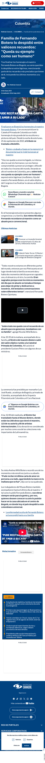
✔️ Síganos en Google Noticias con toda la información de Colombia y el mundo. (23, 406)
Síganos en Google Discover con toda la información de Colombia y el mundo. (24, 204)
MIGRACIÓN (33, 8)
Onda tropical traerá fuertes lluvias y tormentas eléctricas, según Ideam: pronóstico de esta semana (20, 627)
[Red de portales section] (42, 725)
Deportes (30, 739)
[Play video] (22, 110)
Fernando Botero (26, 552)
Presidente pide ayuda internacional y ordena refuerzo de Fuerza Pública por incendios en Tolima (21, 635)
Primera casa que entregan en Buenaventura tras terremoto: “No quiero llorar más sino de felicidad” (24, 612)
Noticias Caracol (6, 32)
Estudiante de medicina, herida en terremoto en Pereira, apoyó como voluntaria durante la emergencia (23, 604)
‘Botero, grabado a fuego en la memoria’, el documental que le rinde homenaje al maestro (24, 152)
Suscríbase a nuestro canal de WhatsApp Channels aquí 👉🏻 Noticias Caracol (24, 194)
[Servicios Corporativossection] (42, 731)
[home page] (22, 686)
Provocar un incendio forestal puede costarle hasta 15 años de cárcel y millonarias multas (28, 241)
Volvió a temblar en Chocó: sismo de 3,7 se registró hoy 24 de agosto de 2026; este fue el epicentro (23, 620)
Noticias (18, 739)
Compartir (37, 92)
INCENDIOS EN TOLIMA (18, 8)
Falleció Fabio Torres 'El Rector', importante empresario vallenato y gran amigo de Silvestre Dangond (29, 255)
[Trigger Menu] (3, 3)
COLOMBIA (18, 32)
